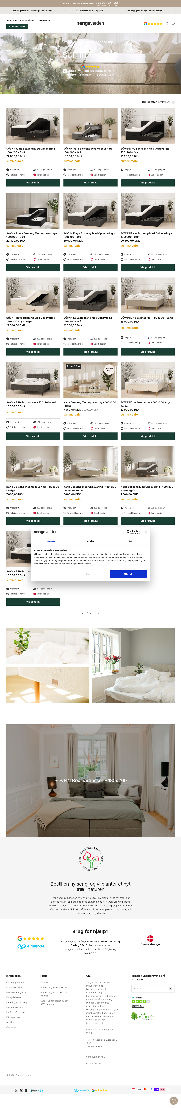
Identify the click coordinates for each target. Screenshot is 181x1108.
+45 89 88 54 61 (94, 1046)
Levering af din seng (17, 1002)
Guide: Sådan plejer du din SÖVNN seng (54, 1002)
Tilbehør (42, 20)
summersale (17, 26)
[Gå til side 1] (82, 613)
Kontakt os (45, 982)
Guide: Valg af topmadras (53, 987)
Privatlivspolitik (14, 987)
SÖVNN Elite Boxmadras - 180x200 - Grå (31, 402)
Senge (10, 20)
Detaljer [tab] (90, 541)
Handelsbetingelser (16, 992)
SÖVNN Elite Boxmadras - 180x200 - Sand (147, 317)
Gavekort (11, 1027)
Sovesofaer (27, 20)
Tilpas (88, 574)
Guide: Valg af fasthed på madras (53, 994)
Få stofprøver (13, 1017)
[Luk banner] (146, 532)
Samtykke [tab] (50, 541)
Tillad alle (128, 574)
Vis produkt (33, 182)
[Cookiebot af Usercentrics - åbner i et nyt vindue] (128, 532)
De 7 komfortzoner (15, 1012)
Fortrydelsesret (14, 997)
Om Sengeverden (15, 982)
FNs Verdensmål (14, 1007)
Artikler (10, 1022)
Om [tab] (130, 541)
